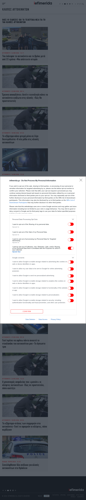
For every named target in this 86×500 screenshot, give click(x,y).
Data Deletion (30, 319)
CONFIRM (27, 311)
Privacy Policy (56, 319)
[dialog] (43, 250)
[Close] (82, 181)
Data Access (43, 319)
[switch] (71, 224)
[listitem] (43, 219)
